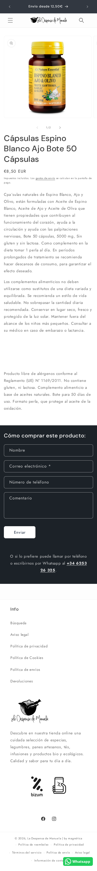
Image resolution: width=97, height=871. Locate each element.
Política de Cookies (26, 657)
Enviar (20, 532)
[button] (10, 20)
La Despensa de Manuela (44, 838)
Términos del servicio (27, 852)
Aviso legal (19, 634)
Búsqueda (18, 623)
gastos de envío (45, 178)
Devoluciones (21, 681)
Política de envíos (25, 669)
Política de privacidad (29, 646)
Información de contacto (51, 860)
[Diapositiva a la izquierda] (37, 127)
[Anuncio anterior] (9, 6)
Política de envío (58, 852)
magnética (75, 838)
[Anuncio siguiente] (87, 6)
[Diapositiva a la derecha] (60, 127)
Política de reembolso (33, 844)
